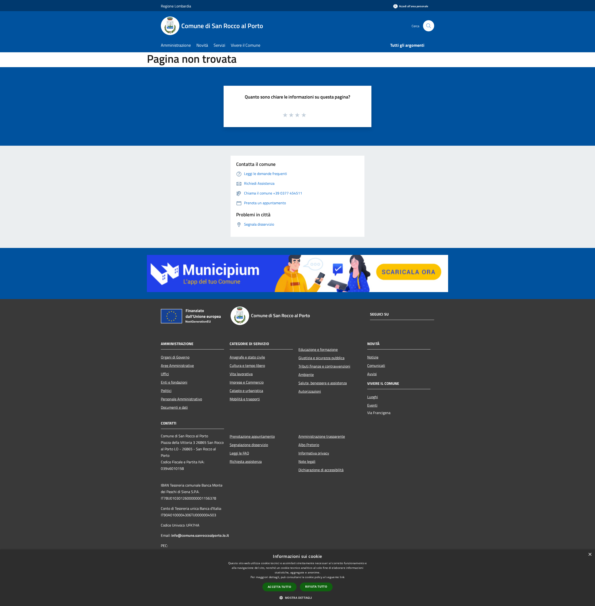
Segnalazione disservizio (249, 445)
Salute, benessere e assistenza (322, 383)
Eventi (372, 405)
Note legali (306, 461)
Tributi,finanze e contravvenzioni (324, 366)
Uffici (165, 374)
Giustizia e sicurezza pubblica (321, 358)
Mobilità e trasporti (245, 399)
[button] (297, 597)
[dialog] (297, 578)
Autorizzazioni (309, 391)
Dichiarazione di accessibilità (321, 470)
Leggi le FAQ (239, 453)
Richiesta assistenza (246, 461)
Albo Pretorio (308, 445)
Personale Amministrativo (181, 399)
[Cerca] (428, 25)
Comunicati (376, 365)
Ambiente (306, 374)
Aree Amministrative (177, 365)
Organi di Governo (175, 357)
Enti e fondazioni (174, 382)
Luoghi (372, 397)
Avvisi (372, 374)
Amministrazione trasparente (321, 436)
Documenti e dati (174, 407)
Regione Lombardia (176, 6)
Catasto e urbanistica (246, 390)
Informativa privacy (313, 453)
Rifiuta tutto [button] (316, 587)
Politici (166, 390)
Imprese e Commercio (247, 382)
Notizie (372, 357)
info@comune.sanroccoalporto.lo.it (200, 535)
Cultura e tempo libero (247, 365)
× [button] (590, 554)
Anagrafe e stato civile (247, 357)
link (342, 577)
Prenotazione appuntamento (252, 436)
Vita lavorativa (241, 374)
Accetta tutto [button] (279, 587)
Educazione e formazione (318, 349)
